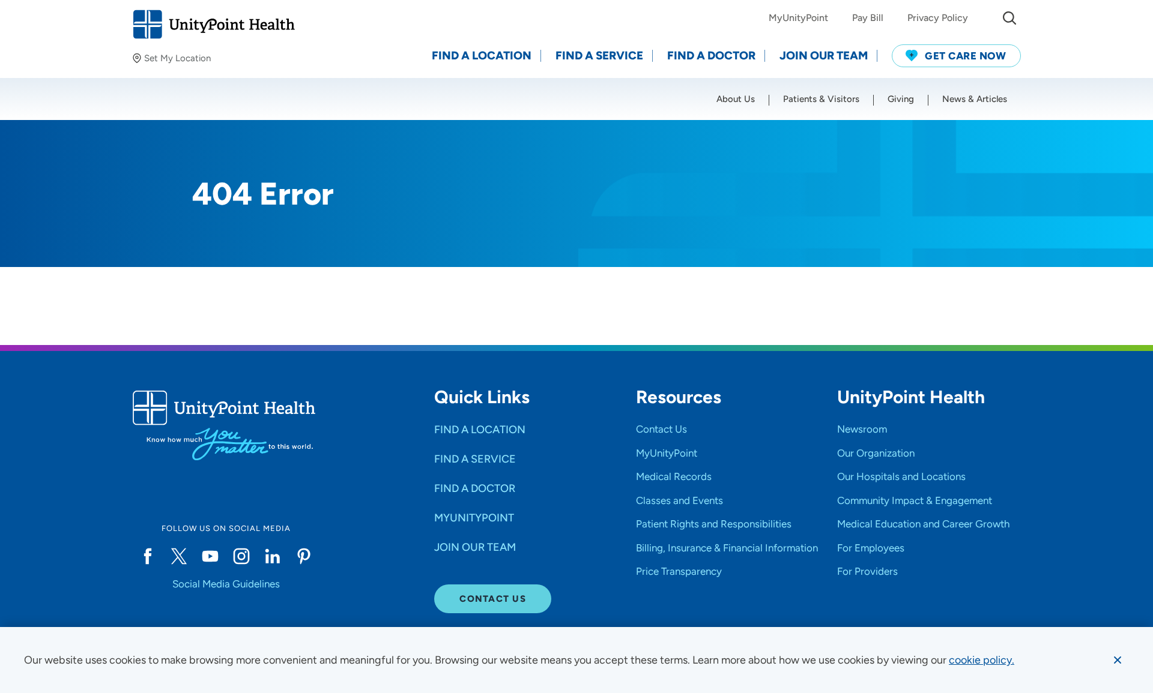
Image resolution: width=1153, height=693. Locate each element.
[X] (179, 556)
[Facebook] (147, 556)
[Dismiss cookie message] (1117, 660)
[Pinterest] (303, 556)
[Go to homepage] (213, 24)
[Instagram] (241, 556)
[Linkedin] (272, 556)
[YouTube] (210, 556)
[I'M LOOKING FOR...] (1009, 18)
